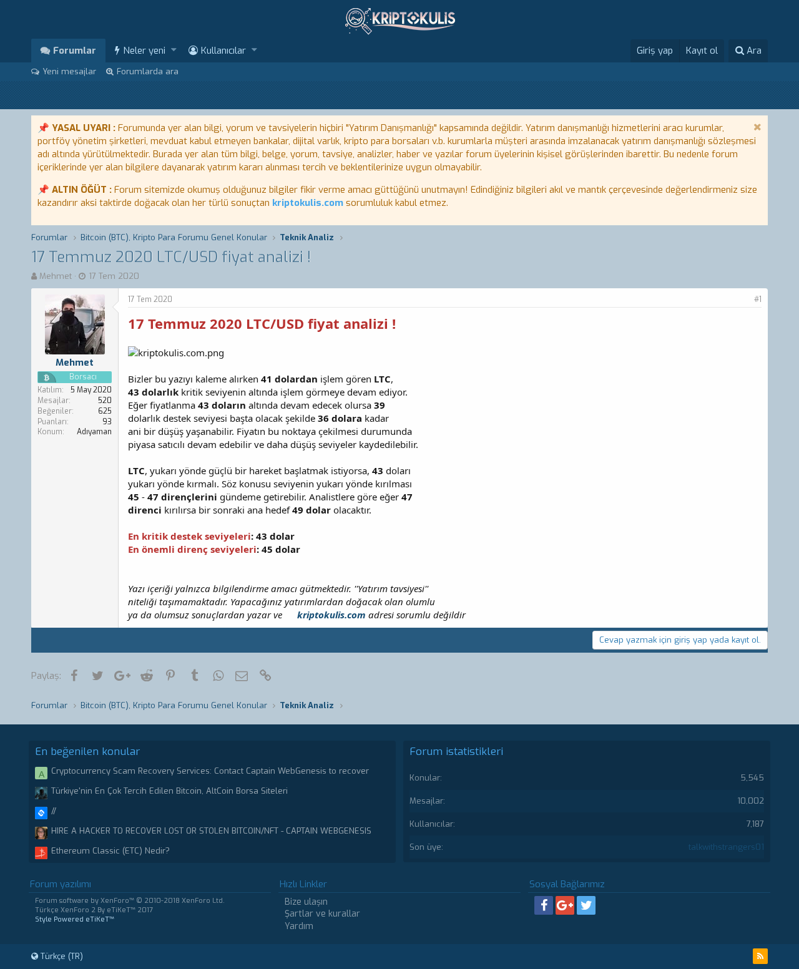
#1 (758, 299)
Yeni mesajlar (69, 71)
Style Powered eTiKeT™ (74, 919)
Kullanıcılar (223, 50)
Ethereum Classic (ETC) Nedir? (110, 850)
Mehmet (55, 276)
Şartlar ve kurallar (322, 914)
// (53, 811)
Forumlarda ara (148, 71)
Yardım (299, 926)
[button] (174, 50)
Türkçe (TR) (60, 956)
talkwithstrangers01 (726, 847)
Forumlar (74, 50)
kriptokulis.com (307, 203)
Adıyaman (94, 432)
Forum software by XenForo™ (130, 900)
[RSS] (760, 956)
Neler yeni (144, 50)
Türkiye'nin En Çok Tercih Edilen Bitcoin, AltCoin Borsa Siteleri (169, 791)
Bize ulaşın (306, 902)
